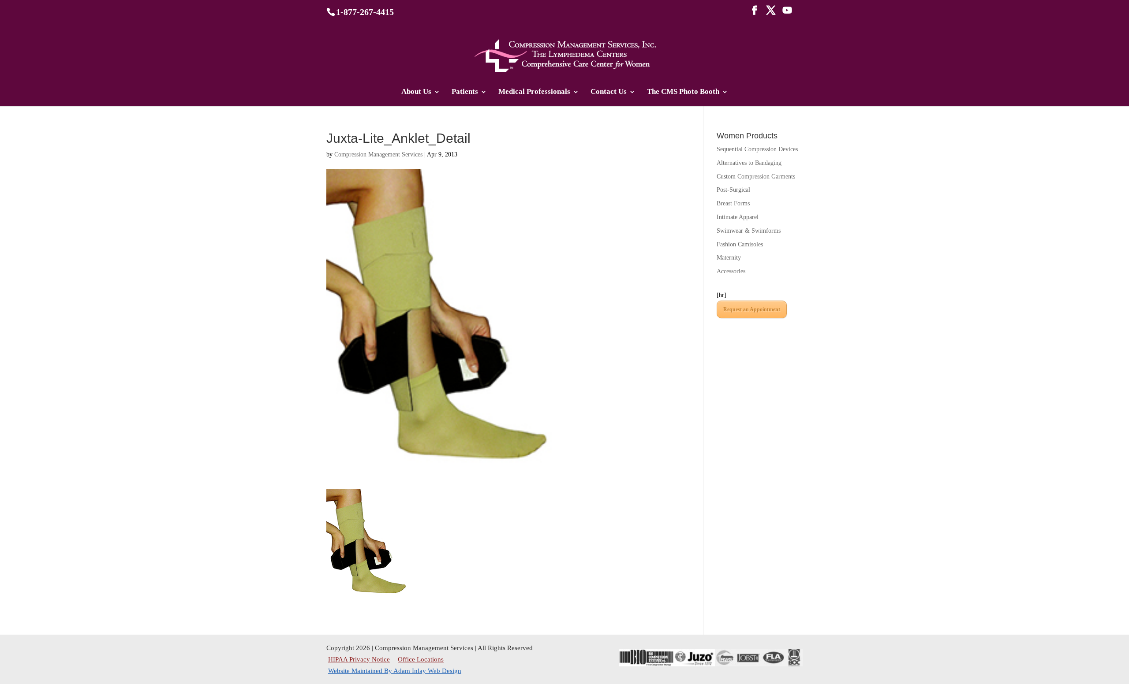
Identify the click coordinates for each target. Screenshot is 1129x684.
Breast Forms (733, 203)
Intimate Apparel (738, 217)
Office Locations (421, 659)
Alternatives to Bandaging (749, 163)
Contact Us (609, 92)
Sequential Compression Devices (757, 149)
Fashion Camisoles (740, 244)
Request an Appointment (751, 309)
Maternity (729, 257)
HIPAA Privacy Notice (360, 659)
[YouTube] (787, 13)
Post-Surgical (733, 189)
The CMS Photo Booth (683, 92)
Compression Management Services (378, 154)
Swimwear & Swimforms (749, 230)
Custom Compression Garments (756, 176)
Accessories (731, 271)
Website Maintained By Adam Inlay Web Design (394, 670)
